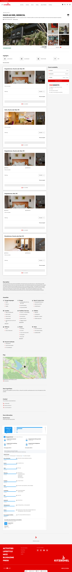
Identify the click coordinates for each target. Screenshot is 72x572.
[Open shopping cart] (70, 4)
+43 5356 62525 (6, 403)
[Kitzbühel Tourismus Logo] (7, 4)
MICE (5, 554)
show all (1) (6, 323)
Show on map (15, 19)
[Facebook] (38, 550)
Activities (21, 4)
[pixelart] (7, 568)
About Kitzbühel (43, 4)
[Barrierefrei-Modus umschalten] (62, 4)
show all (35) (21, 322)
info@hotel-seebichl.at (7, 405)
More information (6, 62)
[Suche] (65, 4)
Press (6, 560)
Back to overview (7, 12)
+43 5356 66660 (5, 0)
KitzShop (50, 4)
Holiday (37, 4)
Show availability (25, 103)
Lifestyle (27, 4)
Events (32, 4)
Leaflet (40, 378)
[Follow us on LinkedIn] (47, 550)
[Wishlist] (67, 4)
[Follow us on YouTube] (44, 550)
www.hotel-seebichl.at (7, 407)
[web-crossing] (65, 568)
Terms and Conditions (24, 547)
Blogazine (8, 557)
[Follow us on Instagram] (41, 550)
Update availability (58, 80)
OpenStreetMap (44, 378)
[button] (2, 4)
